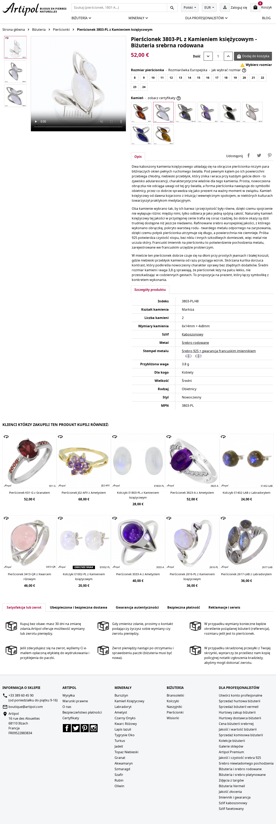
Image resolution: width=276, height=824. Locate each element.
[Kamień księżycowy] (163, 112)
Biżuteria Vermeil (232, 786)
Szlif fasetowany (231, 808)
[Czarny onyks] (230, 112)
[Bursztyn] (141, 112)
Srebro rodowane (195, 342)
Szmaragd (122, 769)
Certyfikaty (70, 718)
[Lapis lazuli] (141, 134)
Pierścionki (175, 712)
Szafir (119, 774)
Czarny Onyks (125, 718)
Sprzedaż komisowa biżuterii (241, 735)
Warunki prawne (75, 701)
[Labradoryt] (185, 112)
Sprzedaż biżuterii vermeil (238, 706)
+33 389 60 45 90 (21, 695)
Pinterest (269, 155)
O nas (66, 706)
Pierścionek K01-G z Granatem (29, 493)
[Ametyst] (208, 112)
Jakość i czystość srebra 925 (240, 757)
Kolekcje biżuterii (232, 740)
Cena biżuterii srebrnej (236, 723)
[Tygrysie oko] (163, 134)
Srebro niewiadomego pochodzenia (246, 763)
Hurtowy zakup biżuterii (237, 712)
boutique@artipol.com (25, 706)
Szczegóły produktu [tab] (150, 289)
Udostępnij (248, 155)
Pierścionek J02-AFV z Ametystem (84, 493)
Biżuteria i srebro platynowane (242, 774)
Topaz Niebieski (126, 752)
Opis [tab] (138, 156)
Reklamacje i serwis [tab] (224, 607)
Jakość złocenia (230, 791)
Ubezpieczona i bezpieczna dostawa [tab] (78, 607)
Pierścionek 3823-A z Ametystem (192, 493)
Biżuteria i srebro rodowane (240, 769)
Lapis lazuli (123, 729)
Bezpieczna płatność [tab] (183, 607)
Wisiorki (173, 718)
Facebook (67, 728)
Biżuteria (79, 18)
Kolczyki (173, 701)
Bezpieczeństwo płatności (82, 712)
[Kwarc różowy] (252, 112)
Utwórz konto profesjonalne (240, 695)
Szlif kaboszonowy (233, 803)
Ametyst (121, 712)
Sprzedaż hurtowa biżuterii (239, 701)
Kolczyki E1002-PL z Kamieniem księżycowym (84, 576)
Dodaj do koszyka (253, 56)
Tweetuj (259, 155)
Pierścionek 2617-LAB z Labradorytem (246, 574)
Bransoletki (175, 695)
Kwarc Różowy (126, 723)
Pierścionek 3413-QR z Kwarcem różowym (29, 576)
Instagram (94, 728)
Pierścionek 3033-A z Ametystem (138, 574)
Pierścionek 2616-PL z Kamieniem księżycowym (192, 576)
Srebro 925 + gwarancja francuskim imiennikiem (219, 351)
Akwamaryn (124, 763)
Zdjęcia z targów (231, 780)
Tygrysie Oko (125, 735)
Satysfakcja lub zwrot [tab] (24, 607)
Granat (120, 757)
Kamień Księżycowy (129, 701)
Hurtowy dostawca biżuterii (240, 718)
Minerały (136, 18)
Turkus (120, 740)
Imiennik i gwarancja (235, 797)
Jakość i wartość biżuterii (238, 729)
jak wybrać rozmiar (229, 70)
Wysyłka (68, 695)
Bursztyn (121, 695)
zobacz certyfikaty (164, 98)
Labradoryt (123, 706)
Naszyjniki (174, 706)
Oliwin (119, 786)
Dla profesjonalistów (204, 18)
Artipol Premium (231, 752)
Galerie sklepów (231, 746)
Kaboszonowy (192, 334)
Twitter (76, 728)
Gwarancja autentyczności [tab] (137, 607)
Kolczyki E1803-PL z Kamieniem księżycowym (138, 495)
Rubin (119, 780)
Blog (266, 18)
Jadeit (119, 746)
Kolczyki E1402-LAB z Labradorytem (246, 493)
